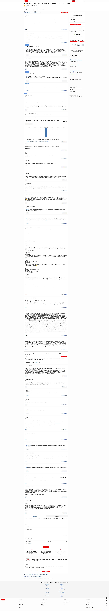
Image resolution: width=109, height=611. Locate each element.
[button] (36, 5)
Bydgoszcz (47, 584)
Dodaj (46, 547)
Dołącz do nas (21, 604)
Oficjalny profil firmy (31, 114)
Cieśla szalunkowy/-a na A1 (74, 65)
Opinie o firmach (43, 602)
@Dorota (27, 87)
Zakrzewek (62, 592)
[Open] (66, 526)
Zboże (62, 596)
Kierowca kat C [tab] (27, 117)
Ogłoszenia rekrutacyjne (67, 601)
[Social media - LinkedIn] (106, 603)
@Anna (27, 76)
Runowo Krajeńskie (62, 593)
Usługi (64, 604)
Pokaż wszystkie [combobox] (27, 12)
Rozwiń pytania (45, 169)
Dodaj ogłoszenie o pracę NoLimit (41, 114)
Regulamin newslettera (89, 602)
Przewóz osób (73, 21)
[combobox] (45, 526)
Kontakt (20, 607)
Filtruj (25, 11)
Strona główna (26, 576)
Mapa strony (20, 602)
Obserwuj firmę (64, 356)
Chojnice (47, 589)
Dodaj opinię (65, 12)
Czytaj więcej (58, 360)
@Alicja (27, 209)
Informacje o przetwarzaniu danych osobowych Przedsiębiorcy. (36, 574)
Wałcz (47, 593)
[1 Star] (25, 539)
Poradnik (42, 605)
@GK (27, 35)
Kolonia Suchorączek (61, 591)
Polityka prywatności (89, 605)
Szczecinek (47, 595)
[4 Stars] (30, 539)
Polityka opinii (88, 604)
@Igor (27, 410)
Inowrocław (47, 592)
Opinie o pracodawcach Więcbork (36, 576)
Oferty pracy (43, 601)
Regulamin (87, 601)
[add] (106, 600)
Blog (42, 604)
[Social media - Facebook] (106, 600)
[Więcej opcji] (66, 15)
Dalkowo (61, 595)
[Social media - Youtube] (106, 605)
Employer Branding (66, 602)
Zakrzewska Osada (62, 589)
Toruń (47, 585)
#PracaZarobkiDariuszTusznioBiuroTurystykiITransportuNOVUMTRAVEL (37, 141)
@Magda (27, 218)
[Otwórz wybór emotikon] (64, 535)
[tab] (35, 516)
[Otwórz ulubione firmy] (84, 1)
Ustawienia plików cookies (89, 607)
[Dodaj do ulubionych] (83, 24)
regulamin (36, 362)
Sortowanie (34, 11)
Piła (47, 591)
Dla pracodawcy (49, 114)
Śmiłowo (61, 588)
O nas (20, 601)
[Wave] (27, 55)
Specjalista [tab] (34, 117)
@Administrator (28, 445)
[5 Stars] (31, 539)
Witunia (62, 585)
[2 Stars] (27, 539)
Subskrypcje (21, 605)
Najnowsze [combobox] (35, 12)
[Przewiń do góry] (106, 598)
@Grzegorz (28, 467)
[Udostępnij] (82, 24)
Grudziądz (47, 588)
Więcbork (61, 584)
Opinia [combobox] (26, 522)
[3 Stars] (28, 539)
